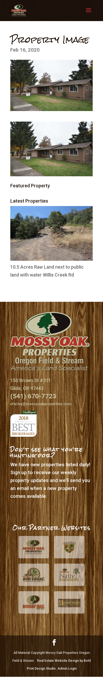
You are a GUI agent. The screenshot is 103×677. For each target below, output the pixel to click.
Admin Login (67, 668)
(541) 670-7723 (33, 396)
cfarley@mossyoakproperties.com (40, 404)
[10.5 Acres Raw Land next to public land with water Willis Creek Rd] (51, 259)
